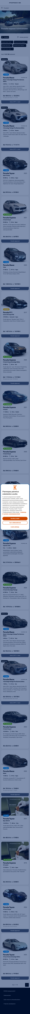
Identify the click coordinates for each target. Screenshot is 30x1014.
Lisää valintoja (15, 527)
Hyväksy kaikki (15, 518)
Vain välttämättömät (15, 522)
